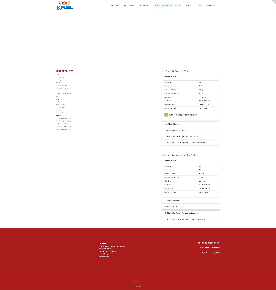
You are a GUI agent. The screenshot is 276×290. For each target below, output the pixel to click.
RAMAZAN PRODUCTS (64, 127)
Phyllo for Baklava (62, 88)
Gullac (58, 74)
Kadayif (58, 83)
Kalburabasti (60, 105)
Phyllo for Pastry (62, 91)
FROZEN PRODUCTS (63, 129)
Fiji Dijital (217, 253)
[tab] (191, 76)
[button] (274, 2)
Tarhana (59, 99)
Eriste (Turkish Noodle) (64, 94)
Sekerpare (60, 80)
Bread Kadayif (61, 107)
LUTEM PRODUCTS (63, 124)
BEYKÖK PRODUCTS (63, 118)
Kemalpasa (60, 77)
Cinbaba (59, 102)
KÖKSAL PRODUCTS (63, 121)
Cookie (58, 110)
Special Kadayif (61, 85)
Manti (58, 96)
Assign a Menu (138, 281)
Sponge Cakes (61, 113)
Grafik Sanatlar (215, 247)
